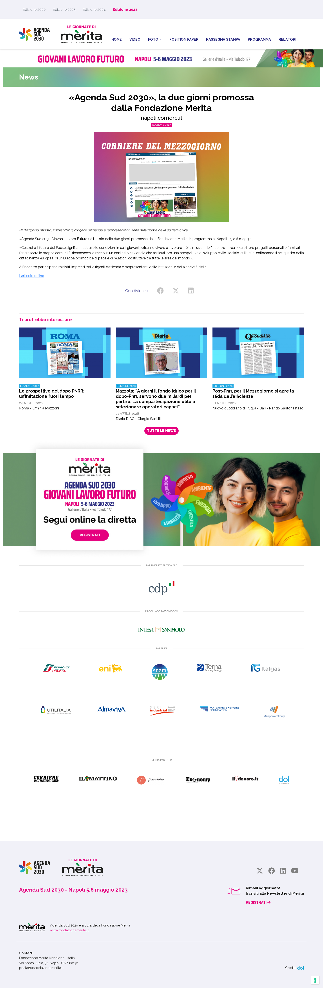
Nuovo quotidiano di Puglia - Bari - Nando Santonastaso (257, 397)
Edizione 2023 (125, 9)
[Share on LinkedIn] (191, 290)
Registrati (256, 902)
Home (116, 39)
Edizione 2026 (34, 9)
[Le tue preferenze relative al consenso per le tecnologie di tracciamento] (315, 980)
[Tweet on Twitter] (175, 290)
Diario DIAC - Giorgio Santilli (156, 402)
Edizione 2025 (64, 9)
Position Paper (183, 39)
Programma (259, 39)
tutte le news (161, 431)
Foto (153, 39)
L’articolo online (31, 276)
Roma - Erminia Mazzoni (51, 397)
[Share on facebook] (160, 290)
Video (134, 39)
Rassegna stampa (223, 39)
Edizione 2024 (94, 9)
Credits (290, 968)
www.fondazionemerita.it (69, 930)
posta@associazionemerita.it (41, 968)
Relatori (287, 39)
